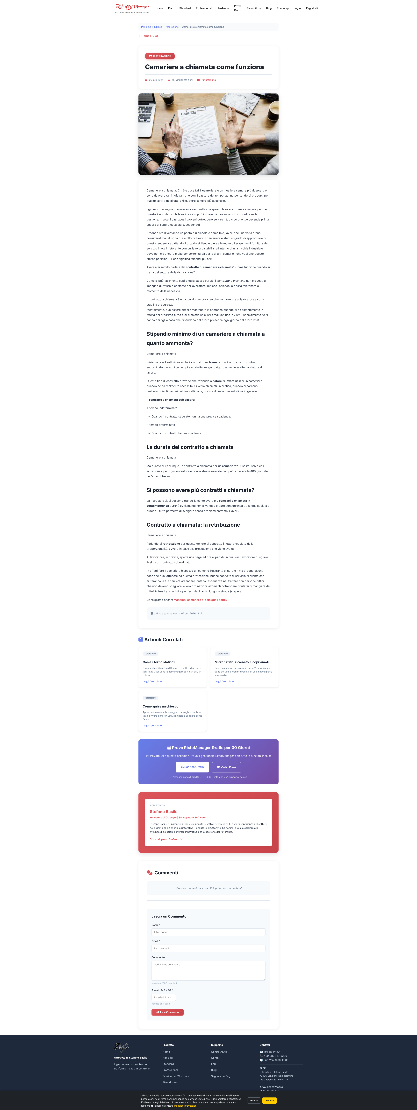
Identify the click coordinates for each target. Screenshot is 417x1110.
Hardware (223, 8)
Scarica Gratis (194, 767)
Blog (269, 8)
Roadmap (283, 8)
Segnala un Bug (220, 1076)
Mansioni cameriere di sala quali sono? (200, 599)
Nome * (155, 924)
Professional (204, 8)
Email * (155, 941)
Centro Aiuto (219, 1051)
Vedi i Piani (228, 767)
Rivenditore (254, 8)
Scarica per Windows (176, 1076)
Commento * (159, 957)
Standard (185, 8)
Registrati (312, 8)
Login (297, 8)
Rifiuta (254, 1100)
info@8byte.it (272, 1051)
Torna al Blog (150, 35)
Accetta (269, 1100)
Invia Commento (169, 1012)
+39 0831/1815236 (275, 1055)
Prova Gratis (238, 8)
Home (159, 8)
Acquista (168, 1057)
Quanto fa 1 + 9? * (162, 990)
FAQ (213, 1064)
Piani (171, 8)
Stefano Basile (163, 811)
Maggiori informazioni (185, 1105)
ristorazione (172, 26)
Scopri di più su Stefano (164, 839)
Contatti (216, 1057)
